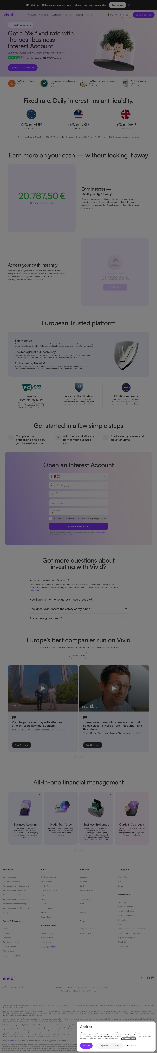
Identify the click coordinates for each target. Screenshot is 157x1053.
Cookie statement (129, 1039)
